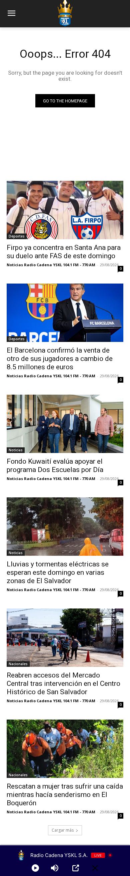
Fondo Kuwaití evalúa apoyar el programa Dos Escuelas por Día (55, 465)
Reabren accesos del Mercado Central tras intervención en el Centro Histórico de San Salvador (63, 683)
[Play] (35, 868)
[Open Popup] (75, 868)
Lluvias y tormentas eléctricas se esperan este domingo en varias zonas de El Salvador (58, 572)
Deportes (17, 236)
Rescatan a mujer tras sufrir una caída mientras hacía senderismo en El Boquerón (65, 794)
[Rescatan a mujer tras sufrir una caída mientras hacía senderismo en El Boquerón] (65, 749)
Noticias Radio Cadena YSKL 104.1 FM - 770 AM (51, 264)
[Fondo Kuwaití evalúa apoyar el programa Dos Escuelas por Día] (65, 424)
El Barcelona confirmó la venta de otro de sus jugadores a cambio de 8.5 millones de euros (60, 358)
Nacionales (18, 664)
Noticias (16, 450)
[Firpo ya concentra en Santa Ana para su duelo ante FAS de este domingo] (65, 210)
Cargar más (63, 830)
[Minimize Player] (95, 868)
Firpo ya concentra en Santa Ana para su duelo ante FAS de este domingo (64, 252)
